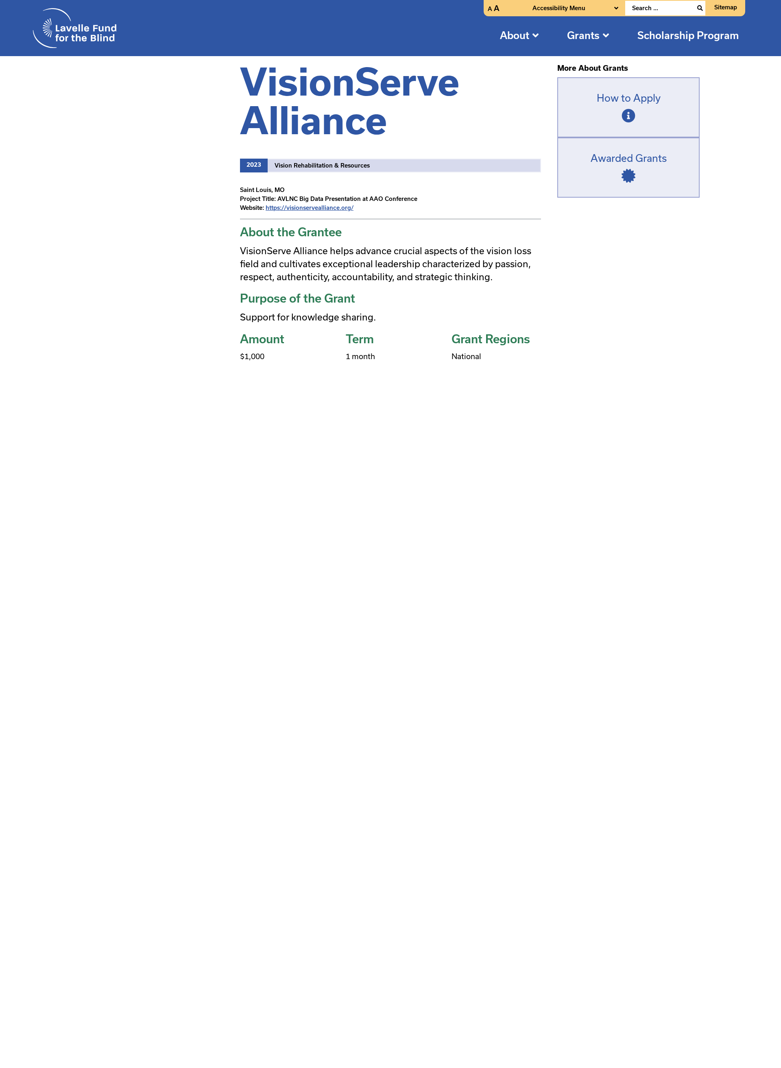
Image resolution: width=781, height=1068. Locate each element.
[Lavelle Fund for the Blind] (74, 28)
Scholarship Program (688, 35)
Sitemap (725, 7)
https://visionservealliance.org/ (309, 208)
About (514, 35)
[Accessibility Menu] (616, 8)
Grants (583, 35)
